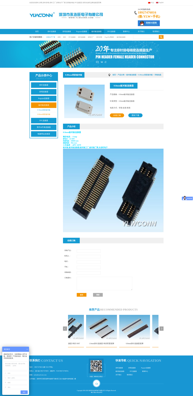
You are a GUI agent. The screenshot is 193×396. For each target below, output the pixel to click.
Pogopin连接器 (81, 31)
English (161, 2)
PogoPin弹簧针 (109, 37)
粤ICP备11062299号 (96, 392)
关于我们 (141, 31)
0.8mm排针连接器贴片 (154, 343)
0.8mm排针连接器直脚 (121, 343)
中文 (152, 2)
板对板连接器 (96, 31)
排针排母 (99, 37)
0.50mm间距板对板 (43, 110)
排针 (64, 37)
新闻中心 (126, 31)
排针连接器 (52, 31)
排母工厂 (91, 37)
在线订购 (117, 115)
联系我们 (156, 31)
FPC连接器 (111, 31)
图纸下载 (135, 115)
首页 (37, 31)
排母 (59, 37)
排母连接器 (67, 31)
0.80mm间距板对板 (43, 114)
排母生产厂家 (50, 37)
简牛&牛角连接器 (44, 127)
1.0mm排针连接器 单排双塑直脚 (88, 343)
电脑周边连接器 (44, 134)
